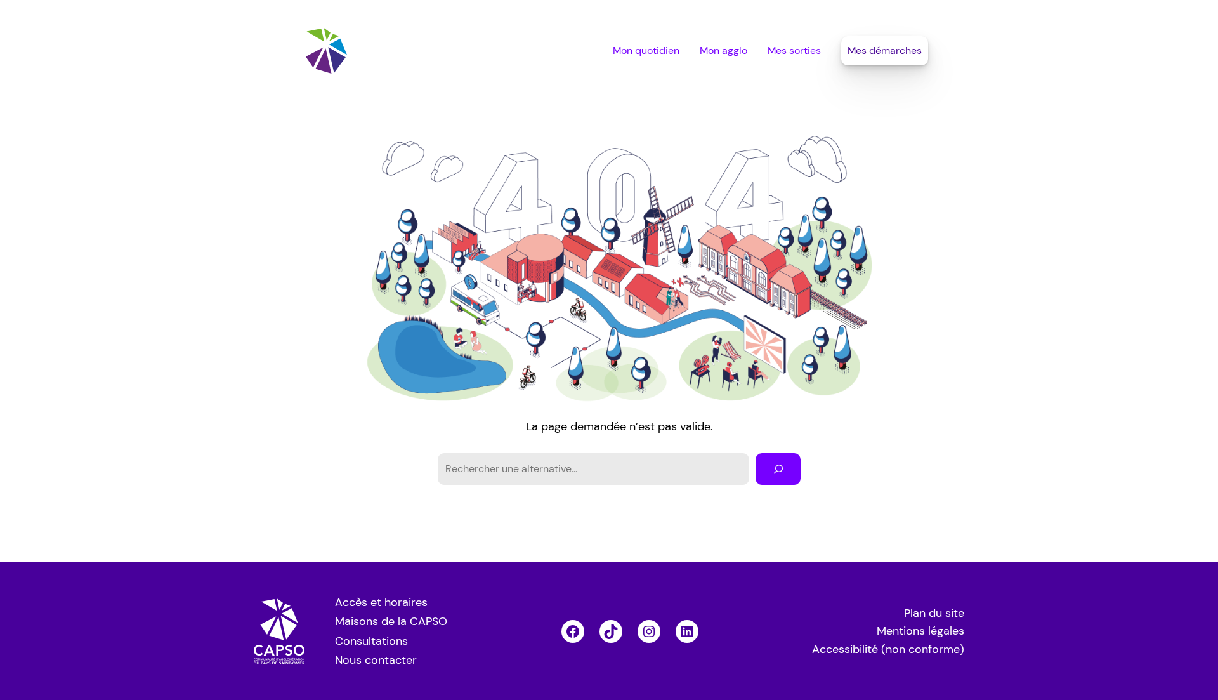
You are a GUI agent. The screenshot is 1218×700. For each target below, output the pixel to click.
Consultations (371, 641)
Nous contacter (376, 660)
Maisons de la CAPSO (391, 621)
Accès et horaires (381, 602)
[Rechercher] (778, 468)
